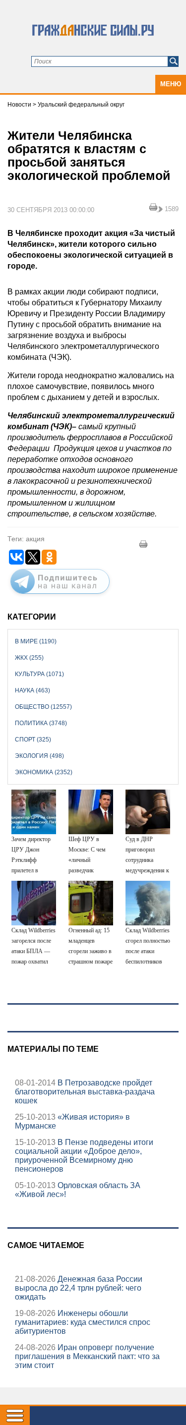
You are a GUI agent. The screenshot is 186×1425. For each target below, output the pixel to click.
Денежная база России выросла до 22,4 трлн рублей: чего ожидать (78, 1288)
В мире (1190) (36, 641)
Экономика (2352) (43, 772)
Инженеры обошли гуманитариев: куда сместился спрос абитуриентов (82, 1322)
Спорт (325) (33, 739)
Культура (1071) (39, 674)
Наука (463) (32, 690)
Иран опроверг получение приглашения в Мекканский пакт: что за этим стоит (87, 1356)
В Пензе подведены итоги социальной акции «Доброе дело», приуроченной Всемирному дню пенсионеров (84, 1155)
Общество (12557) (43, 706)
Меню (170, 84)
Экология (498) (39, 755)
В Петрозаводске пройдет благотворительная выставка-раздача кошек (85, 1092)
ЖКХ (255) (29, 657)
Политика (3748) (41, 723)
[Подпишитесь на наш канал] (60, 595)
